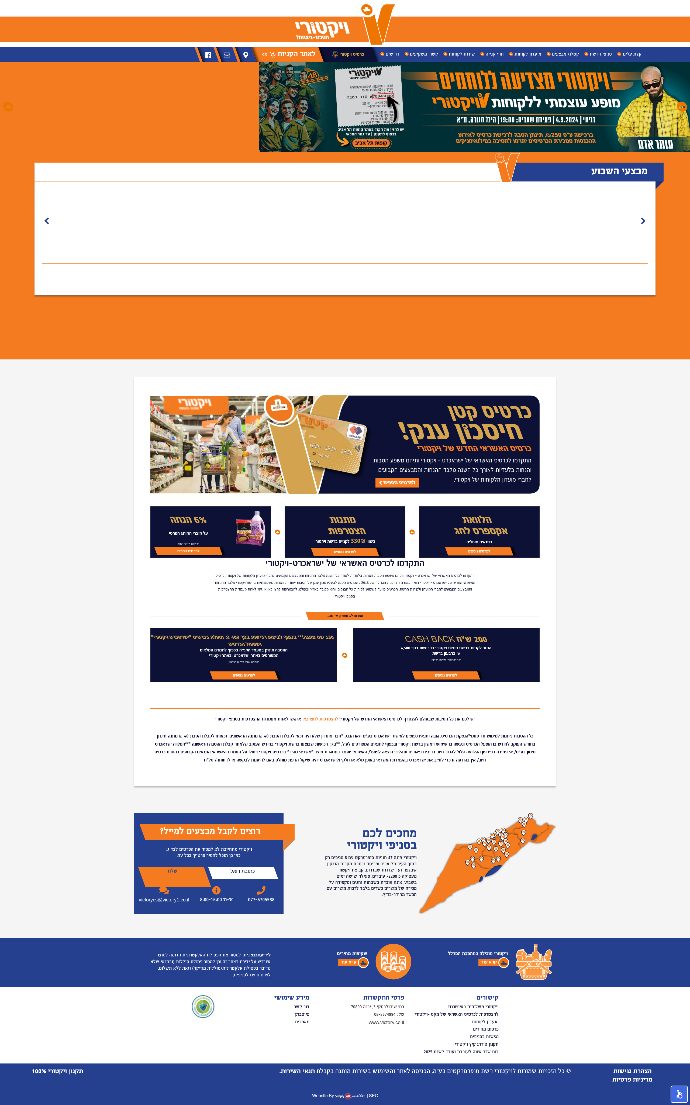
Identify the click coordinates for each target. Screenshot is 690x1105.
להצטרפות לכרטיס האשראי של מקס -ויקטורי (457, 1015)
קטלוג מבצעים (565, 54)
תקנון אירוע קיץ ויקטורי (477, 1044)
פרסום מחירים (486, 1029)
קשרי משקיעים (424, 54)
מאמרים (302, 1022)
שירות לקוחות (462, 54)
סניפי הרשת (601, 54)
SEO (373, 1095)
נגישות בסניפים (484, 1037)
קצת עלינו (632, 54)
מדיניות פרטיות (632, 1080)
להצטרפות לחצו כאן (320, 719)
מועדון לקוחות (528, 54)
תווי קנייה (495, 54)
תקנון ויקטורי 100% (57, 1072)
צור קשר (301, 1007)
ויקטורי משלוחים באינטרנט (473, 1007)
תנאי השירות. (297, 1072)
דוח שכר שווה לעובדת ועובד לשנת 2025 (461, 1052)
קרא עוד (489, 962)
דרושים (392, 54)
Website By (323, 1096)
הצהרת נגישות (632, 1072)
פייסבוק (302, 1015)
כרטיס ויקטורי (351, 54)
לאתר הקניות (296, 54)
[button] (8, 106)
